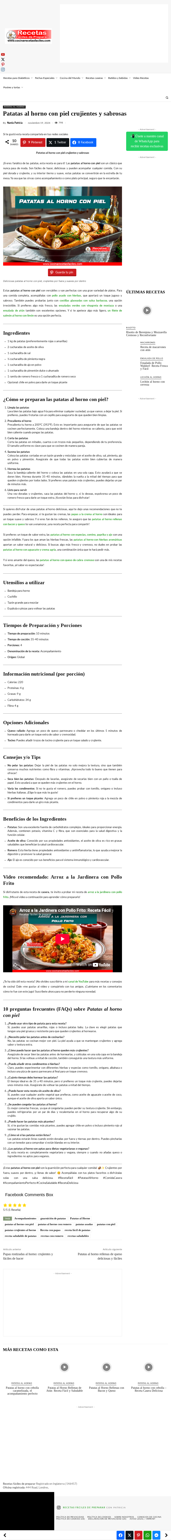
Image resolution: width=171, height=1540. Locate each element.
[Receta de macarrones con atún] (132, 347)
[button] (167, 97)
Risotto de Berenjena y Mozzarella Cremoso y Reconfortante (146, 334)
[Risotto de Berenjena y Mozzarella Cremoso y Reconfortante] (147, 310)
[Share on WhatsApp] (147, 1535)
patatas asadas (84, 1224)
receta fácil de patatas (77, 1230)
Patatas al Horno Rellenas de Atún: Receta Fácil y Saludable (64, 1389)
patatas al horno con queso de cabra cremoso (67, 560)
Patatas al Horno (80, 1218)
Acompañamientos (25, 1218)
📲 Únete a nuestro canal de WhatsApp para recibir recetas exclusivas (147, 141)
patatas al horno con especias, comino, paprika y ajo (81, 535)
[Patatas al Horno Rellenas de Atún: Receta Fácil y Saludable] (64, 1367)
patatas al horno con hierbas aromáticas (98, 540)
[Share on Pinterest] (138, 1535)
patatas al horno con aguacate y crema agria (29, 550)
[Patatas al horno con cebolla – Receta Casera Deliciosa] (148, 1367)
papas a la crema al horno (86, 514)
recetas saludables (78, 1235)
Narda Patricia (15, 123)
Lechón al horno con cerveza (152, 383)
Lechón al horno (150, 377)
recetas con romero (52, 1235)
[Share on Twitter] (129, 1535)
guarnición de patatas (53, 1218)
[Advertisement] (114, 33)
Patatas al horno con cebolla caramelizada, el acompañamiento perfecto (22, 1390)
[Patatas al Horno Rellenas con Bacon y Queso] (106, 1367)
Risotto (131, 328)
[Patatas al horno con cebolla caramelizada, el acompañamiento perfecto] (22, 1367)
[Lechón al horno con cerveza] (132, 381)
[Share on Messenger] (156, 1535)
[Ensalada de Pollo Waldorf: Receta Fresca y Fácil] (132, 363)
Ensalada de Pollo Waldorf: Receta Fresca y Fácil (154, 365)
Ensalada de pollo (151, 358)
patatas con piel (106, 1224)
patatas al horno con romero (55, 1224)
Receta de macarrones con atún (153, 349)
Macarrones (147, 343)
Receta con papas (50, 1230)
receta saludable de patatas (20, 1235)
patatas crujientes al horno (20, 1230)
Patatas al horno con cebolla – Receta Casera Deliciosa (148, 1389)
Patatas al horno (14, 107)
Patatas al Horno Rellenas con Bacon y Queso (106, 1389)
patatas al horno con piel (19, 1224)
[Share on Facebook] (120, 1535)
